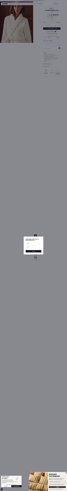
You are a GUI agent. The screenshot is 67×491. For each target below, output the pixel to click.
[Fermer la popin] (41, 238)
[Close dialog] (66, 472)
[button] (1, 489)
